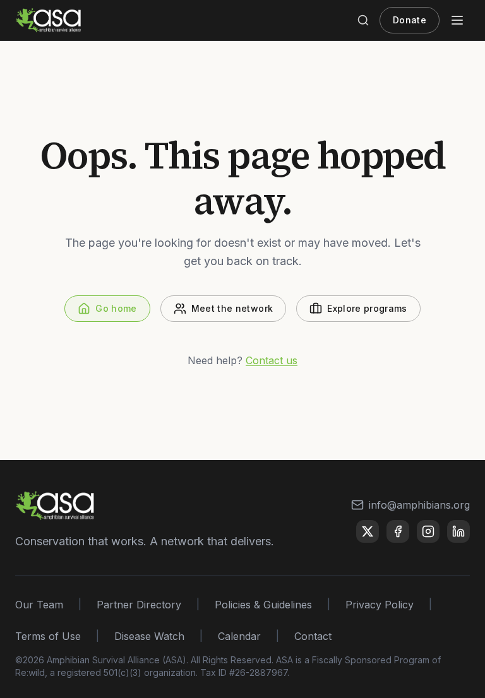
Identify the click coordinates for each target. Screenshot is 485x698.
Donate (409, 20)
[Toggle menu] (457, 20)
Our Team (39, 604)
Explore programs (367, 308)
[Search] (363, 20)
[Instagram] (428, 531)
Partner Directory (139, 604)
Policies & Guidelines (263, 604)
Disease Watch (149, 636)
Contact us (271, 360)
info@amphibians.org (419, 505)
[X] (367, 531)
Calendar (239, 636)
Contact (313, 636)
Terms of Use (48, 636)
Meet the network (232, 308)
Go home (115, 308)
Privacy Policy (379, 604)
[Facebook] (397, 531)
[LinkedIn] (458, 531)
